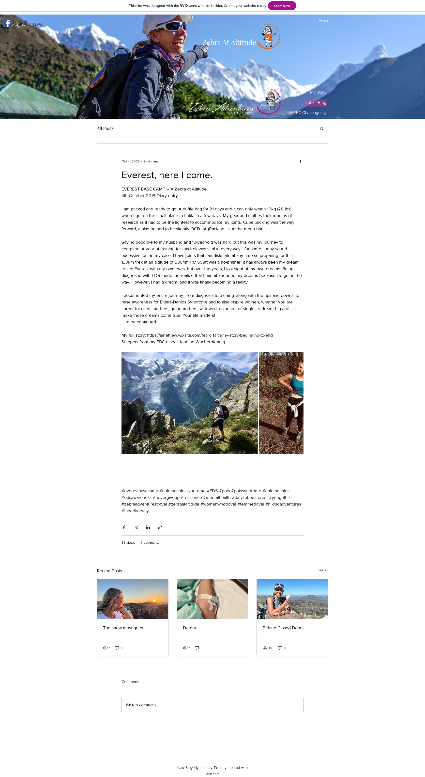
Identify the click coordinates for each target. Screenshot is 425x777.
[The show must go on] (132, 599)
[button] (321, 128)
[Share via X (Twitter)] (136, 527)
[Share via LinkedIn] (148, 527)
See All (323, 570)
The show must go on (124, 627)
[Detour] (212, 599)
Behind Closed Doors (283, 627)
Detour (189, 627)
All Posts (105, 128)
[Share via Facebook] (123, 527)
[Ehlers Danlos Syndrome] (292, 599)
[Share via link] (160, 527)
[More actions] (301, 161)
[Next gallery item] (298, 403)
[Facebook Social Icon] (7, 22)
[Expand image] (189, 403)
